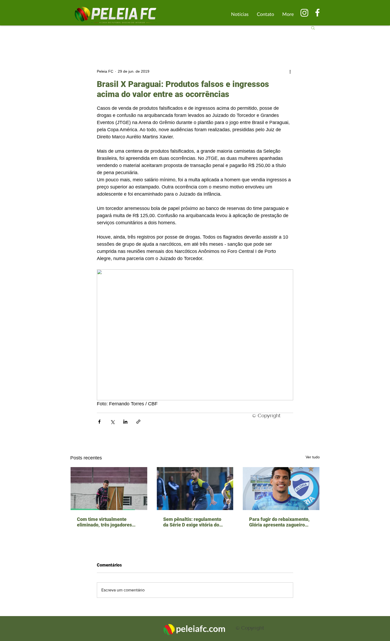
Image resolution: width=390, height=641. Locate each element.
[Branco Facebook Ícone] (317, 12)
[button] (312, 27)
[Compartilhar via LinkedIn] (125, 421)
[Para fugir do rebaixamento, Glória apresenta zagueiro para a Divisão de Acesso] (281, 488)
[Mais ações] (290, 71)
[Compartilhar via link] (138, 421)
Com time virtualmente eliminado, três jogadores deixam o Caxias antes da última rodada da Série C (104, 522)
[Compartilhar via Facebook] (99, 421)
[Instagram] (304, 12)
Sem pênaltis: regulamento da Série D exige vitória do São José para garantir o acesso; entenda (192, 522)
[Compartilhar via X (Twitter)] (112, 421)
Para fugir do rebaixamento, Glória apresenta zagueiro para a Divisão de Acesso (279, 522)
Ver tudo (313, 457)
